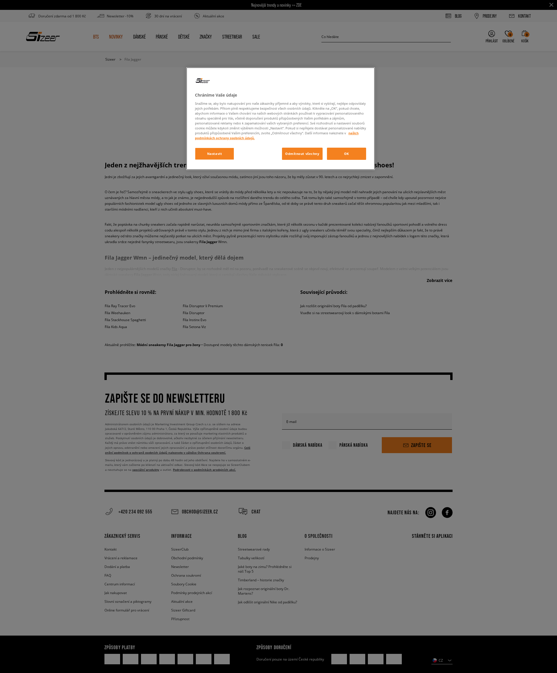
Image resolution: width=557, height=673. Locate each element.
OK (346, 153)
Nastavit (214, 153)
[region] (280, 118)
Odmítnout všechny (302, 153)
